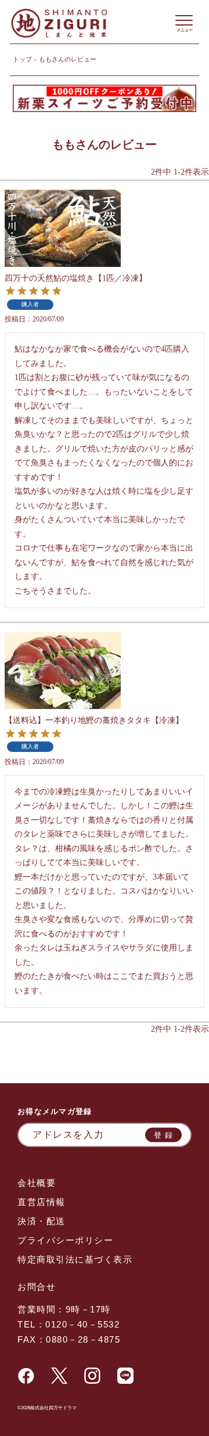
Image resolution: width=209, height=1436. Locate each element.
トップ (22, 59)
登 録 (164, 1134)
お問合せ (36, 1287)
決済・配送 (41, 1221)
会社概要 (36, 1183)
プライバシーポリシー (65, 1240)
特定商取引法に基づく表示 (74, 1259)
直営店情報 (41, 1202)
